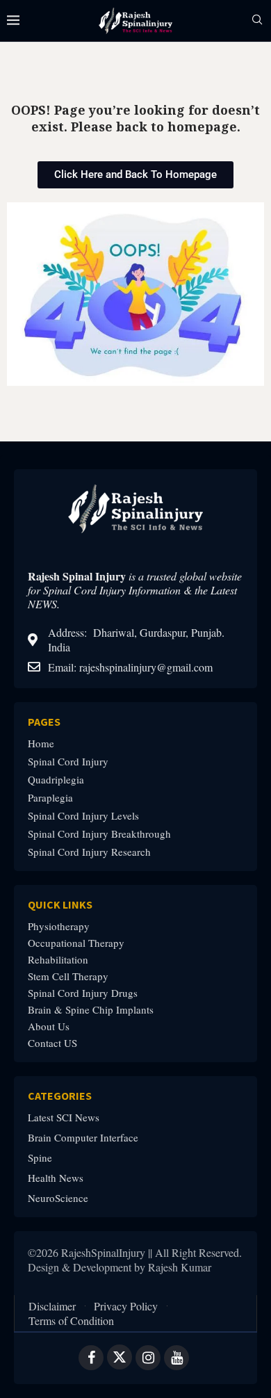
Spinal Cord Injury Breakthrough (99, 834)
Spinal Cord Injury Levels (83, 816)
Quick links (60, 904)
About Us (48, 1026)
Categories (60, 1095)
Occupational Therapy (76, 943)
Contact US (52, 1043)
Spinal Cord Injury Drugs (83, 993)
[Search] (257, 21)
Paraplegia (50, 798)
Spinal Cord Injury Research (89, 852)
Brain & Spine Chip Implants (91, 1010)
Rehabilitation (58, 959)
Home (41, 743)
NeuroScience (58, 1198)
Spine (40, 1158)
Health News (55, 1178)
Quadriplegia (56, 779)
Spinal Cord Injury (68, 761)
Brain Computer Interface (83, 1137)
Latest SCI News (63, 1117)
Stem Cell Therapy (68, 976)
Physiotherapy (59, 926)
